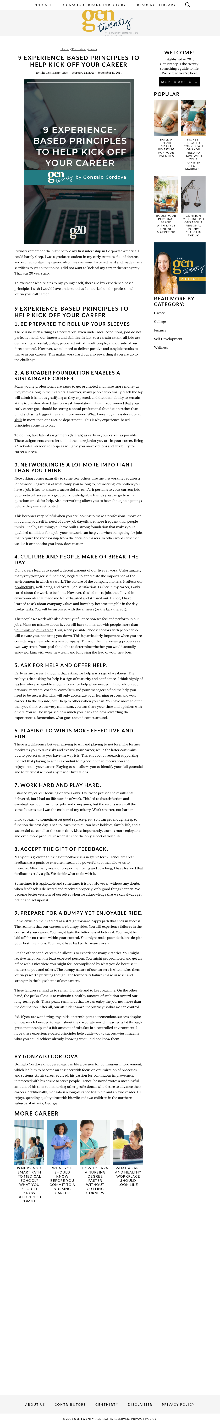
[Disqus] (78, 1251)
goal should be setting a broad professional (67, 409)
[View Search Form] (187, 5)
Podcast (43, 5)
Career (92, 49)
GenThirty (106, 1404)
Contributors (70, 1404)
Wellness (161, 347)
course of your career (31, 932)
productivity (24, 587)
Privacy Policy (178, 1404)
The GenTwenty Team (54, 72)
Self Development (168, 339)
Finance (160, 330)
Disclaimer (140, 1404)
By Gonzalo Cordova (46, 1056)
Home (64, 49)
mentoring (57, 1087)
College (160, 322)
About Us (35, 1404)
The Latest (79, 49)
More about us (177, 82)
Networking (23, 478)
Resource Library (156, 5)
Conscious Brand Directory (94, 5)
